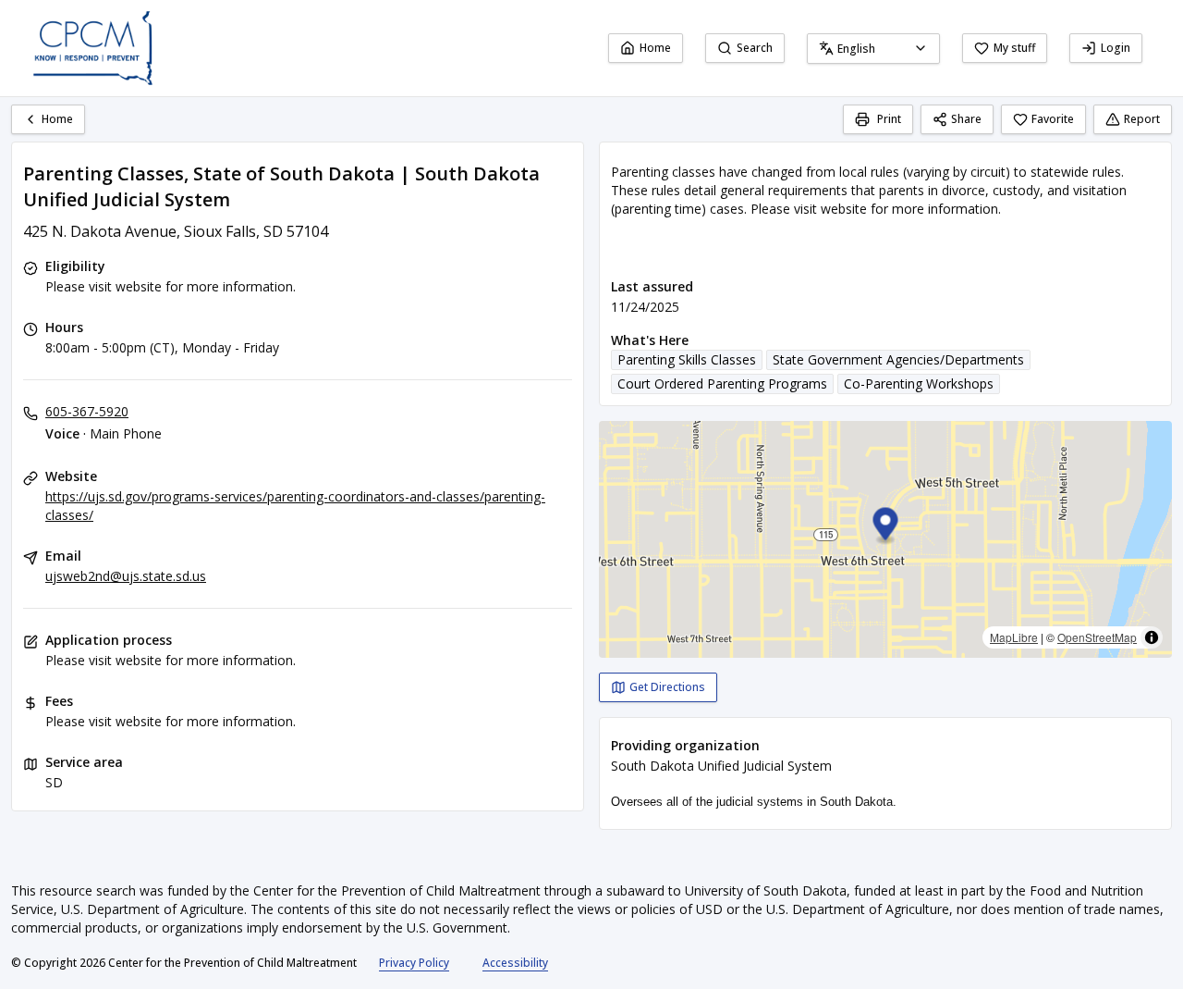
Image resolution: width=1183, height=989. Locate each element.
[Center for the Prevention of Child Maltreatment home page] (92, 48)
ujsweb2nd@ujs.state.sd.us (125, 576)
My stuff (1014, 48)
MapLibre (1014, 637)
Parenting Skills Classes (686, 359)
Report (1142, 119)
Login (1115, 48)
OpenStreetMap (1097, 637)
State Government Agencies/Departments (898, 359)
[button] (885, 527)
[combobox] (873, 48)
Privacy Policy (414, 962)
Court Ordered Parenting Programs (722, 383)
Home (655, 48)
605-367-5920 (86, 411)
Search (755, 48)
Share (966, 119)
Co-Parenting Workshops (919, 383)
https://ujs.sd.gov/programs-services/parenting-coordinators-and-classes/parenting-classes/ (295, 506)
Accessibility (515, 962)
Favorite (1052, 119)
